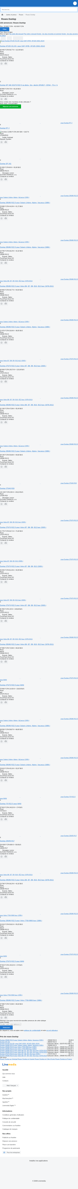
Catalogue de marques (9, 1129)
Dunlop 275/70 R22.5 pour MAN (12, 685)
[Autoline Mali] (13, 3)
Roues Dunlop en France (63, 1059)
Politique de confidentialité (10, 1118)
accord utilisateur (52, 1030)
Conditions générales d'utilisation (13, 1115)
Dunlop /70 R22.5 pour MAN (10, 804)
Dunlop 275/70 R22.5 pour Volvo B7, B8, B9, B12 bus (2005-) (23, 366)
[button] (75, 3)
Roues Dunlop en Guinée (26, 1059)
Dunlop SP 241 (5, 164)
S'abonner (6, 1027)
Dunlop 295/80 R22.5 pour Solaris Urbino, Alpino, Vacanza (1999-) (25, 203)
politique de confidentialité (32, 1030)
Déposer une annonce (10, 106)
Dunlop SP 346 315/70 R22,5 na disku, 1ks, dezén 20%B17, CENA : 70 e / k (29, 85)
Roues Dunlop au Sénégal (9, 1059)
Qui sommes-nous (8, 1073)
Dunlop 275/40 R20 (7, 488)
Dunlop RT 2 (4, 128)
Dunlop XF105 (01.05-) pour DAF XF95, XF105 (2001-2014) (22, 46)
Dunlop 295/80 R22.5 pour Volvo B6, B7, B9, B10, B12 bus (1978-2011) (27, 286)
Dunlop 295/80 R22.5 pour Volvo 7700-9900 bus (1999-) (21, 921)
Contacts (5, 1081)
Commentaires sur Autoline (11, 1125)
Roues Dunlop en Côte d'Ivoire (45, 1059)
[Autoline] (2, 14)
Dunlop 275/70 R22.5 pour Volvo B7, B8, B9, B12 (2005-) (21, 566)
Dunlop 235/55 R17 (7, 841)
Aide (3, 1077)
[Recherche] (75, 10)
